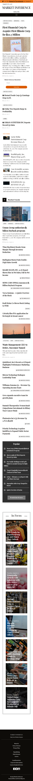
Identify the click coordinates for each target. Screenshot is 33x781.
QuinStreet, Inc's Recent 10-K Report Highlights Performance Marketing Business (16, 364)
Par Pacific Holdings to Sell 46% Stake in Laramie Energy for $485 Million (15, 464)
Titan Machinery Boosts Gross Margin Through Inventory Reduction (14, 249)
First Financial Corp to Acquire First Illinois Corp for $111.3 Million (16, 31)
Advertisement (16, 754)
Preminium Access (16, 497)
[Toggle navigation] (16, 14)
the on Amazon (18, 1)
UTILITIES (6, 340)
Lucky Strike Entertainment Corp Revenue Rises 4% (18, 139)
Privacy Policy (16, 748)
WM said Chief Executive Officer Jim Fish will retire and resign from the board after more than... (15, 353)
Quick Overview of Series (14, 490)
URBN (5, 118)
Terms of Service (16, 745)
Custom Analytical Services (16, 765)
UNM (4, 223)
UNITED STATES (7, 91)
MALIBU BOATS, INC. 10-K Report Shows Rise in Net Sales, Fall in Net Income (16, 272)
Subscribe (17, 12)
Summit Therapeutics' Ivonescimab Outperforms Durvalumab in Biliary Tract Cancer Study (16, 408)
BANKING (16, 21)
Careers (16, 756)
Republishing (16, 752)
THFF (22, 21)
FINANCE (5, 23)
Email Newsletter (16, 760)
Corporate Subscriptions (16, 762)
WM (12, 340)
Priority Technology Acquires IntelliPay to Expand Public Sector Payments (16, 431)
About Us (16, 743)
